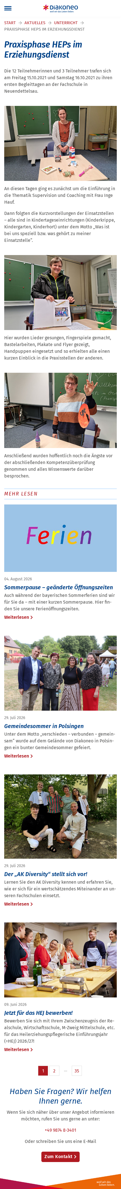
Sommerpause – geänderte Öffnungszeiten (58, 587)
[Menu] (8, 8)
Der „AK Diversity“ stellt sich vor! (45, 874)
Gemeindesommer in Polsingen (44, 726)
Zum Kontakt (58, 1156)
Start (10, 22)
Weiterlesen (16, 617)
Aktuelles (34, 22)
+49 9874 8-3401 (60, 1130)
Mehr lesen (20, 494)
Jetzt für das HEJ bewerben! (38, 1013)
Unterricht (66, 22)
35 (77, 1071)
